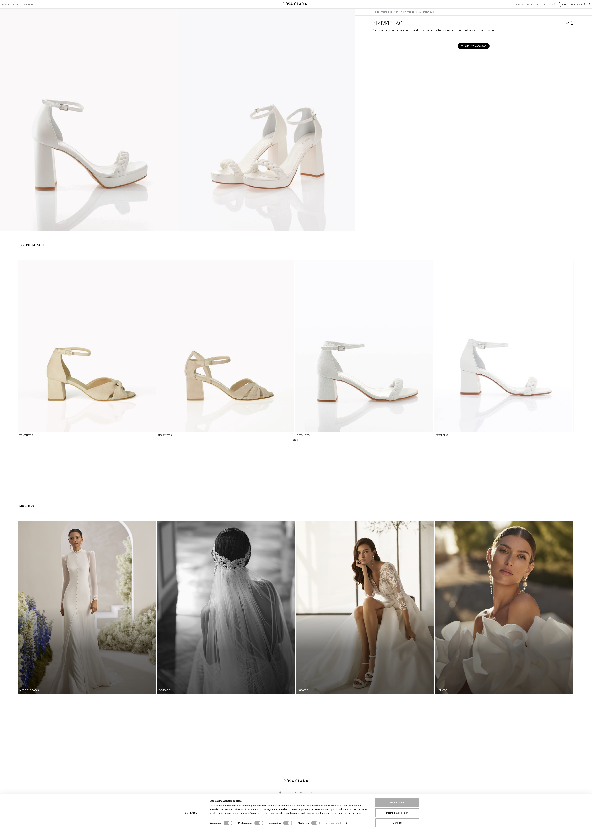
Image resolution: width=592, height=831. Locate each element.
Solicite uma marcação (574, 4)
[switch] (258, 823)
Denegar (397, 822)
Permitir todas (397, 802)
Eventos (519, 4)
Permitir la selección (397, 812)
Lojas (530, 4)
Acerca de (543, 4)
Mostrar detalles (334, 823)
